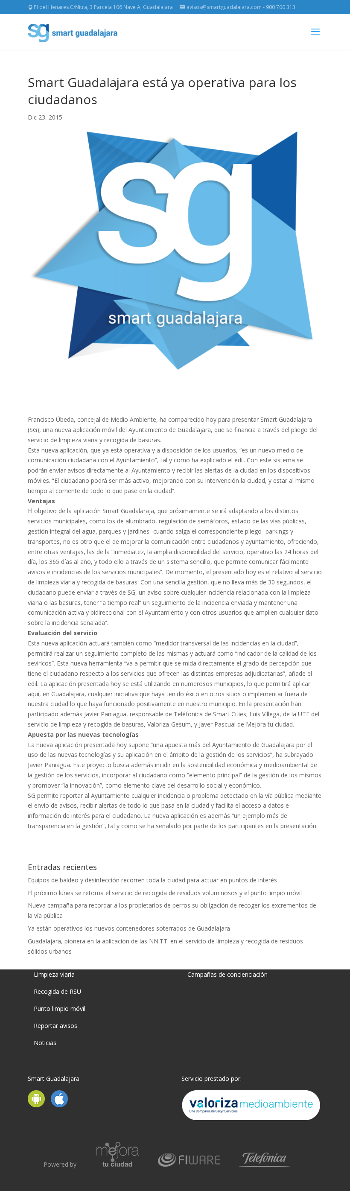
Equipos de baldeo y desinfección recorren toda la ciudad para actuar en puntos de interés (152, 880)
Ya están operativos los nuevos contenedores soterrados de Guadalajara (129, 928)
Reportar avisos (55, 1026)
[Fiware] (189, 1164)
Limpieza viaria (54, 974)
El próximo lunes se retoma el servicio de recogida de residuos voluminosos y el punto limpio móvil (165, 893)
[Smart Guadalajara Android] (38, 1105)
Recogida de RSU (57, 991)
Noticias (45, 1043)
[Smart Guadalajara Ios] (59, 1105)
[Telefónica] (264, 1164)
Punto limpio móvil (59, 1008)
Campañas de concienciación (227, 974)
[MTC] (117, 1164)
